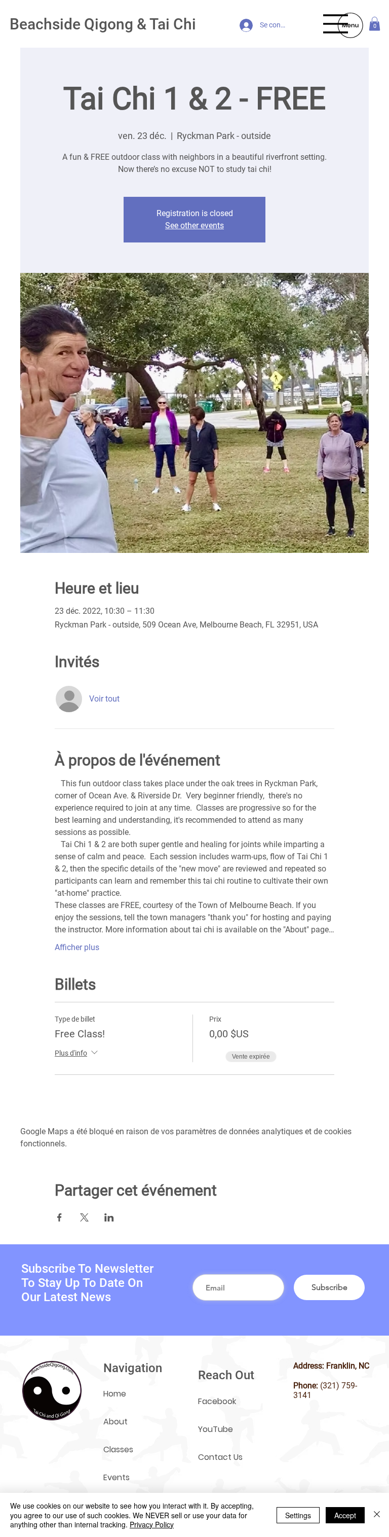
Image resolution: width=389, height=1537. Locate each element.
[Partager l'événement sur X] (84, 1217)
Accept (345, 1515)
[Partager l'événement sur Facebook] (59, 1217)
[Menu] (335, 24)
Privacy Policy (152, 1524)
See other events (194, 225)
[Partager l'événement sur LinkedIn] (109, 1217)
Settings (298, 1515)
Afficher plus (77, 947)
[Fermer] (377, 1515)
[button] (374, 23)
